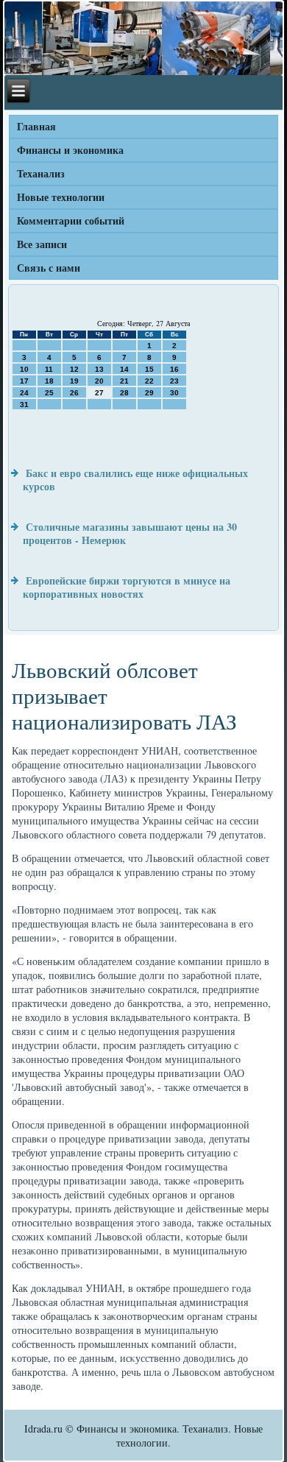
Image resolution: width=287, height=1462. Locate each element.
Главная (36, 126)
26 (74, 393)
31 (24, 404)
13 (99, 369)
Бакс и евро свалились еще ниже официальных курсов (135, 479)
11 (49, 369)
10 (24, 369)
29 (149, 393)
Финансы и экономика (70, 150)
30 (174, 393)
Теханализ (41, 173)
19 (74, 381)
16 (174, 369)
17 (24, 381)
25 (49, 393)
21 (124, 381)
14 (124, 369)
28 (124, 393)
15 (149, 369)
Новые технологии (60, 197)
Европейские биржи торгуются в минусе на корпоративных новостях (126, 587)
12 (74, 369)
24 (24, 393)
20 (99, 381)
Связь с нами (48, 267)
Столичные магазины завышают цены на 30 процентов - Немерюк (130, 533)
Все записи (42, 244)
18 (49, 381)
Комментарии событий (70, 220)
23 (174, 381)
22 (149, 381)
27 (99, 393)
